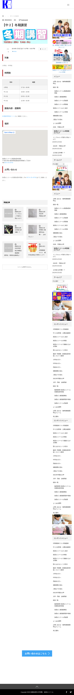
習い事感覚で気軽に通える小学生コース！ (62, 46)
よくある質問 (57, 123)
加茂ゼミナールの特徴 (59, 340)
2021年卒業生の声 (58, 378)
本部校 (14, 51)
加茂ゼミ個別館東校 (60, 97)
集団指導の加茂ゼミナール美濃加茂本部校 (62, 391)
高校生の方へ (57, 367)
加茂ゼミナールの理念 (61, 112)
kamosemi (24, 20)
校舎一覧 (55, 87)
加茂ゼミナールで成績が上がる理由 (62, 345)
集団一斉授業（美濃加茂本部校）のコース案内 (62, 355)
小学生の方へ (57, 359)
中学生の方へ (57, 363)
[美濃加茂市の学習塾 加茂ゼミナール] (7, 4)
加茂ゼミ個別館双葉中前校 (62, 399)
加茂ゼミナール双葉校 (61, 104)
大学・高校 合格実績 (59, 382)
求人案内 (55, 416)
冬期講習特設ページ (8, 116)
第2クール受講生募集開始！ (61, 291)
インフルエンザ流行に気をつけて (18, 216)
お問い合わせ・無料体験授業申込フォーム (62, 411)
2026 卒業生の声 (58, 127)
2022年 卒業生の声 (59, 146)
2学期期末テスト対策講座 (61, 329)
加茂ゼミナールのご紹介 (60, 108)
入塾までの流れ (57, 119)
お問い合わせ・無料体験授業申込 (62, 82)
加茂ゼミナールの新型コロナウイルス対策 (62, 71)
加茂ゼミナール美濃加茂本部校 (62, 92)
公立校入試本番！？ (59, 152)
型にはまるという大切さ (60, 350)
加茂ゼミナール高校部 (61, 100)
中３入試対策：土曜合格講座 (62, 333)
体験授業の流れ (57, 115)
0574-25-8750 (8, 162)
